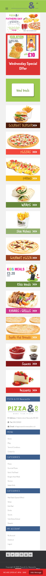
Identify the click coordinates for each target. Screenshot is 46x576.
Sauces (10, 515)
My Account (11, 535)
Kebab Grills (11, 485)
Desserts (10, 523)
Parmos (10, 481)
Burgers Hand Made (14, 477)
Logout (10, 544)
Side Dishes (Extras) (14, 519)
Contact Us (11, 452)
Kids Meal (10, 506)
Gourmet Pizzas (13, 468)
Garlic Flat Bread (13, 472)
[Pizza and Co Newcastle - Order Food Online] (24, 3)
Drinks (10, 510)
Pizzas (10, 464)
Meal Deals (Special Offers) (16, 498)
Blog (9, 443)
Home (9, 439)
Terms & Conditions (14, 447)
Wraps (10, 502)
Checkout (11, 540)
